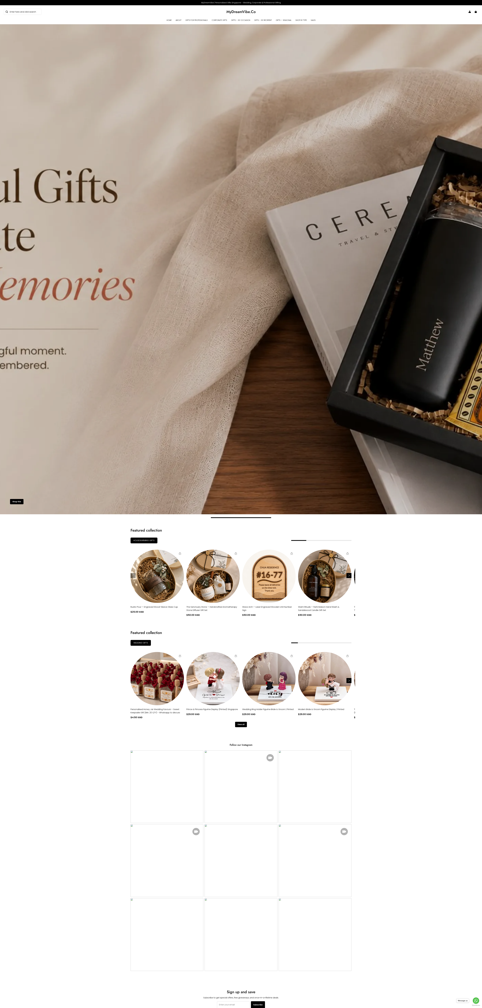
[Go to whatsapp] (476, 1000)
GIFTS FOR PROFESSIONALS (196, 20)
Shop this (16, 501)
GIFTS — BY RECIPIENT (263, 20)
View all (241, 724)
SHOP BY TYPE (301, 20)
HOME (169, 20)
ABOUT (178, 20)
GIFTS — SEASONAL (283, 20)
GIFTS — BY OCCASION (240, 20)
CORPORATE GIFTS (219, 20)
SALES (313, 20)
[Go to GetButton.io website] (476, 1005)
